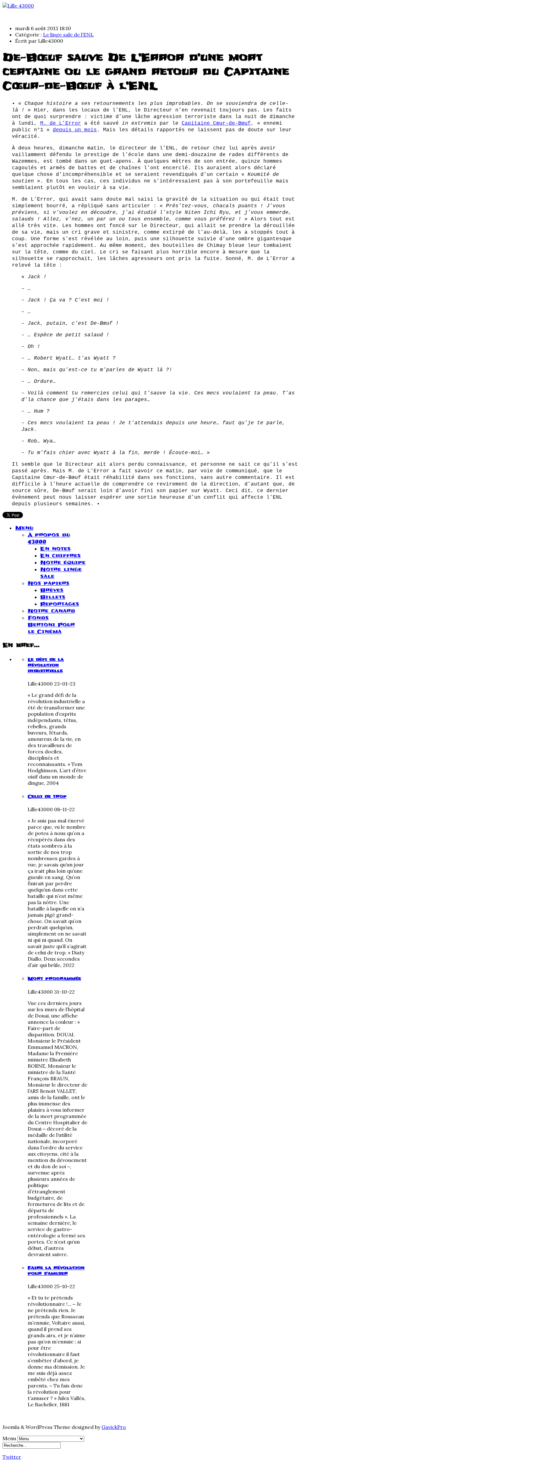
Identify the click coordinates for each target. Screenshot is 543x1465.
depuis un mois (75, 130)
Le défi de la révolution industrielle (46, 665)
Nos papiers (48, 583)
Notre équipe (62, 562)
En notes (55, 548)
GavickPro (113, 1427)
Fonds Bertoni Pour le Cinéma (51, 624)
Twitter (12, 1457)
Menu (24, 527)
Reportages (59, 603)
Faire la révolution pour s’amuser (56, 1270)
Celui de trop (47, 796)
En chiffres (60, 555)
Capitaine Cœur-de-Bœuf (216, 123)
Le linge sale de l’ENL (68, 34)
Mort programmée (54, 978)
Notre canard (51, 610)
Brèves (51, 590)
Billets (52, 597)
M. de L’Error (60, 123)
